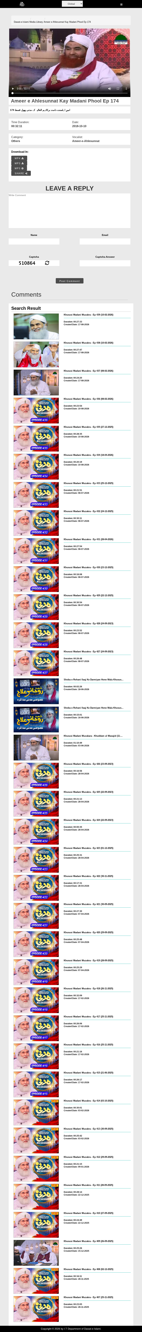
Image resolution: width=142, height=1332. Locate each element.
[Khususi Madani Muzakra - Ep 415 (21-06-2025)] (36, 1084)
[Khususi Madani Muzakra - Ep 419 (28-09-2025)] (36, 972)
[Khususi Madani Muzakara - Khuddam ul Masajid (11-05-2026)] (36, 748)
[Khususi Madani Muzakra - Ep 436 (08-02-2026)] (36, 411)
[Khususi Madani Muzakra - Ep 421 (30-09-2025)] (36, 916)
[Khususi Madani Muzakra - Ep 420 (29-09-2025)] (36, 944)
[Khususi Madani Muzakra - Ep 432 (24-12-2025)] (36, 523)
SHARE (20, 173)
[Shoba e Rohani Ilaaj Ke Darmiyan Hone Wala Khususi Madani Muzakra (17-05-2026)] (36, 719)
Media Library (36, 22)
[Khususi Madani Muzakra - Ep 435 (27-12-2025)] (36, 439)
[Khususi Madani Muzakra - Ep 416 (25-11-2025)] (36, 1056)
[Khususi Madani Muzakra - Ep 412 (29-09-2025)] (36, 1169)
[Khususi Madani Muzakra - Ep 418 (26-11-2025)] (36, 1000)
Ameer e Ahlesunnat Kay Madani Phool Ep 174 (67, 22)
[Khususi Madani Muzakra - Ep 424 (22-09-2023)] (36, 832)
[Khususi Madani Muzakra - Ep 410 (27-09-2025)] (36, 1225)
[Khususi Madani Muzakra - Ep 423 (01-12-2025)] (36, 860)
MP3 (18, 163)
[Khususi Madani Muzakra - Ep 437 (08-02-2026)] (36, 383)
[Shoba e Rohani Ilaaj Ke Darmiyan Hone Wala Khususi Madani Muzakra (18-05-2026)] (36, 691)
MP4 (18, 158)
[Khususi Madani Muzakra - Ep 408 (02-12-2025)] (36, 1281)
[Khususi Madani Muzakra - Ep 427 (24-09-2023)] (36, 663)
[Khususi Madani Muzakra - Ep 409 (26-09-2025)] (36, 1253)
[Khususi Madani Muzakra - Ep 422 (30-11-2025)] (36, 888)
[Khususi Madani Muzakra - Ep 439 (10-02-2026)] (36, 326)
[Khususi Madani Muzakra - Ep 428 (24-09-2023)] (36, 635)
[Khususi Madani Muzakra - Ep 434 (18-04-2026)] (36, 467)
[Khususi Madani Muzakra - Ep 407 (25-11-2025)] (36, 1309)
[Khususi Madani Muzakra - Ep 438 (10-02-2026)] (36, 354)
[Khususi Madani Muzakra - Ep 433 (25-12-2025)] (36, 495)
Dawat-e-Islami (21, 22)
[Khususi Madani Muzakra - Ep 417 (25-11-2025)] (36, 1028)
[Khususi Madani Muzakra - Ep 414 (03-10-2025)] (36, 1112)
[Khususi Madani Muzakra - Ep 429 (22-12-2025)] (36, 607)
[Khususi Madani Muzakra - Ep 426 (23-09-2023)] (36, 776)
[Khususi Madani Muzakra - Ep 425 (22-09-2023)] (36, 804)
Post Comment (69, 281)
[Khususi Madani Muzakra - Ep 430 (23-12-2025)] (36, 579)
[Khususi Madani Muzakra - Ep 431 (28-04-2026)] (36, 551)
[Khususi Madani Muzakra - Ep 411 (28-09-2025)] (36, 1197)
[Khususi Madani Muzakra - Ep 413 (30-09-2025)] (36, 1140)
